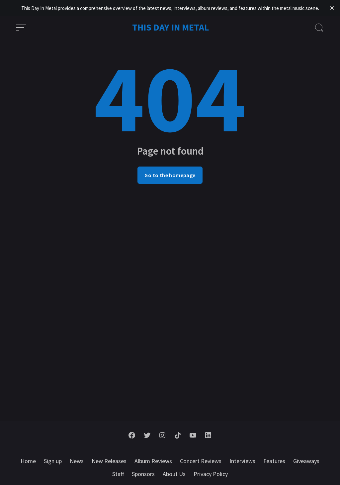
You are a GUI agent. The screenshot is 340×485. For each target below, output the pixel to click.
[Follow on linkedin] (208, 435)
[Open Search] (319, 27)
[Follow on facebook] (131, 435)
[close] (332, 8)
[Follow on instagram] (162, 435)
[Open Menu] (21, 27)
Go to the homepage (169, 175)
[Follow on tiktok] (177, 435)
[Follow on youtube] (193, 435)
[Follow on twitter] (147, 435)
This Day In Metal (170, 27)
